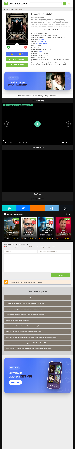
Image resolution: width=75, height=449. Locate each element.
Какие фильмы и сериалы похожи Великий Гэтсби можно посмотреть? (29, 348)
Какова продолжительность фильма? (18, 320)
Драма (38, 43)
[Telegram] (52, 208)
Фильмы (11, 9)
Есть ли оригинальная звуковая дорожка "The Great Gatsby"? (26, 343)
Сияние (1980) (12, 232)
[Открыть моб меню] (64, 3)
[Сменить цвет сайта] (69, 3)
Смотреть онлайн (18, 59)
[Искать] (60, 3)
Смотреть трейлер (17, 65)
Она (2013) (46, 232)
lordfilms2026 (18, 3)
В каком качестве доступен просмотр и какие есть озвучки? (25, 314)
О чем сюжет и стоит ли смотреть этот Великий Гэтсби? (24, 331)
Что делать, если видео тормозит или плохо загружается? (25, 303)
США (45, 41)
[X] (66, 208)
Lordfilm (6, 9)
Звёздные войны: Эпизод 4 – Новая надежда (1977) (63, 230)
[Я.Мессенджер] (9, 208)
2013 (40, 51)
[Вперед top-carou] (69, 214)
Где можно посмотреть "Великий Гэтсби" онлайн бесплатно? (25, 309)
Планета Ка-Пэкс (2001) (29, 231)
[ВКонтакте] (23, 208)
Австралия (40, 41)
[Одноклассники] (37, 208)
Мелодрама (43, 43)
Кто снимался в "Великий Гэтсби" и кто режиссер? (22, 326)
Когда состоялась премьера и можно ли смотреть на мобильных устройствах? (31, 337)
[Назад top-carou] (66, 214)
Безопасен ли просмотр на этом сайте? (18, 297)
